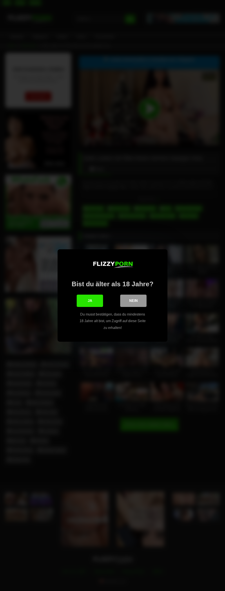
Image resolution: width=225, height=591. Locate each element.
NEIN (133, 301)
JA (90, 301)
